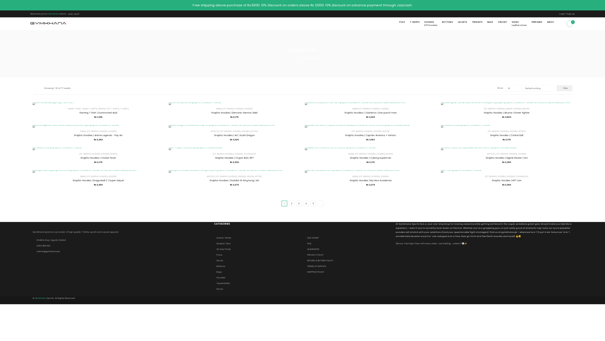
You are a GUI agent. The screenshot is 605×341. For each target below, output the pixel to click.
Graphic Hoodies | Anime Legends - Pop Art (98, 135)
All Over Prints (223, 249)
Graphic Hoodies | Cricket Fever (98, 157)
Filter (565, 88)
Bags (219, 271)
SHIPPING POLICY (315, 271)
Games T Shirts (89, 109)
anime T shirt (74, 109)
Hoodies (249, 109)
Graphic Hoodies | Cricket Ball (506, 135)
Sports (522, 131)
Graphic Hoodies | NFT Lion (507, 180)
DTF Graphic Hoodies (233, 109)
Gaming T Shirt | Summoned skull (98, 112)
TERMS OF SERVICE (316, 266)
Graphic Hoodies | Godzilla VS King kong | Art (234, 180)
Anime (219, 109)
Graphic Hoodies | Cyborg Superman (370, 157)
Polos (219, 254)
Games (509, 109)
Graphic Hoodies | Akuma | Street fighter (507, 112)
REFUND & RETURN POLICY (320, 260)
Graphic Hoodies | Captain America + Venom (370, 135)
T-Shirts (124, 109)
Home (285, 58)
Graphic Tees (223, 243)
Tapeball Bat (223, 283)
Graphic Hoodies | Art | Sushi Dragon (234, 135)
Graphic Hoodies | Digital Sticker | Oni (507, 157)
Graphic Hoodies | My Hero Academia (371, 180)
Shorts (219, 260)
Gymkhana (54, 13)
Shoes (219, 288)
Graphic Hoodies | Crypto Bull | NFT (234, 157)
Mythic (254, 131)
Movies (526, 109)
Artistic (215, 131)
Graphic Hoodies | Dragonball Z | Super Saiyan (98, 180)
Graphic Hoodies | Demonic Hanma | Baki (234, 112)
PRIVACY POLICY (315, 254)
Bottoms (220, 266)
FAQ (309, 243)
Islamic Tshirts (223, 237)
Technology (250, 154)
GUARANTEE (313, 249)
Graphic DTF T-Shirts (108, 109)
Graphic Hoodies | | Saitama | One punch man (370, 112)
